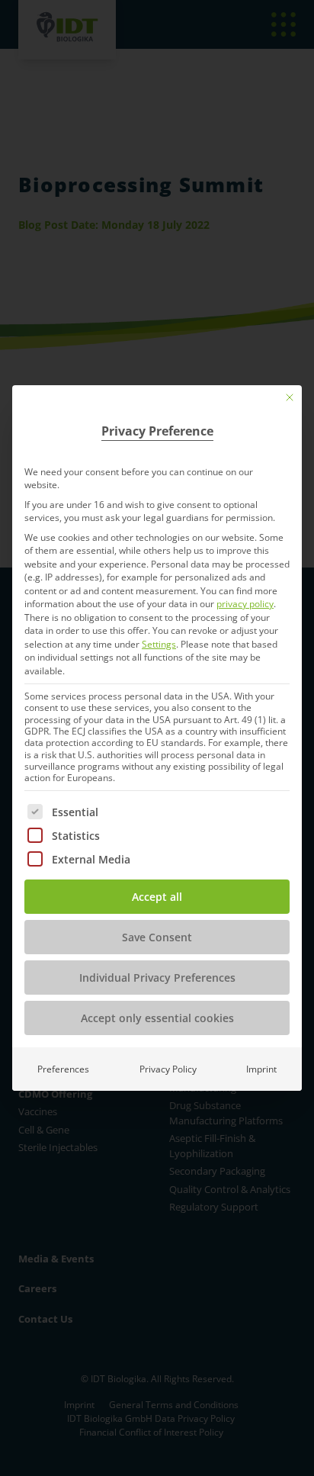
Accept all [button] (157, 896)
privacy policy (245, 603)
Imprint (261, 1069)
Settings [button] (159, 644)
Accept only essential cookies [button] (157, 1018)
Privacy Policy (168, 1069)
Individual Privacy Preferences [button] (157, 977)
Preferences (63, 1069)
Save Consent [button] (157, 937)
